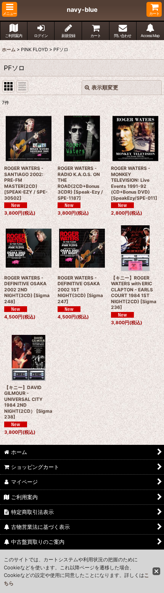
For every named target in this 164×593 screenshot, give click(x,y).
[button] (9, 9)
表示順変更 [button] (105, 87)
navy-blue (82, 9)
